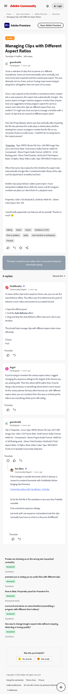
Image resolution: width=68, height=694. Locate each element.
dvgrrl (12, 367)
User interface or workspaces (43, 235)
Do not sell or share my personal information (41, 685)
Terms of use (31, 680)
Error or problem (13, 235)
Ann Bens (19, 468)
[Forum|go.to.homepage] (23, 6)
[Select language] (47, 6)
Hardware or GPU (42, 230)
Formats (10, 240)
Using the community (15, 680)
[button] (6, 7)
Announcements (12, 600)
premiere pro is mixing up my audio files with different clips (32, 576)
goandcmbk (15, 62)
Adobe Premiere (41, 14)
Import (28, 230)
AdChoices (13, 690)
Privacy (41, 680)
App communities (23, 14)
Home (9, 14)
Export (18, 230)
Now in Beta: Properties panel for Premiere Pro (27, 591)
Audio (26, 235)
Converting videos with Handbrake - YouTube (29, 489)
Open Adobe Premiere (50, 25)
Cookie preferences (13, 685)
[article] (34, 321)
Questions (56, 14)
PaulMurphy (16, 286)
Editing (9, 230)
